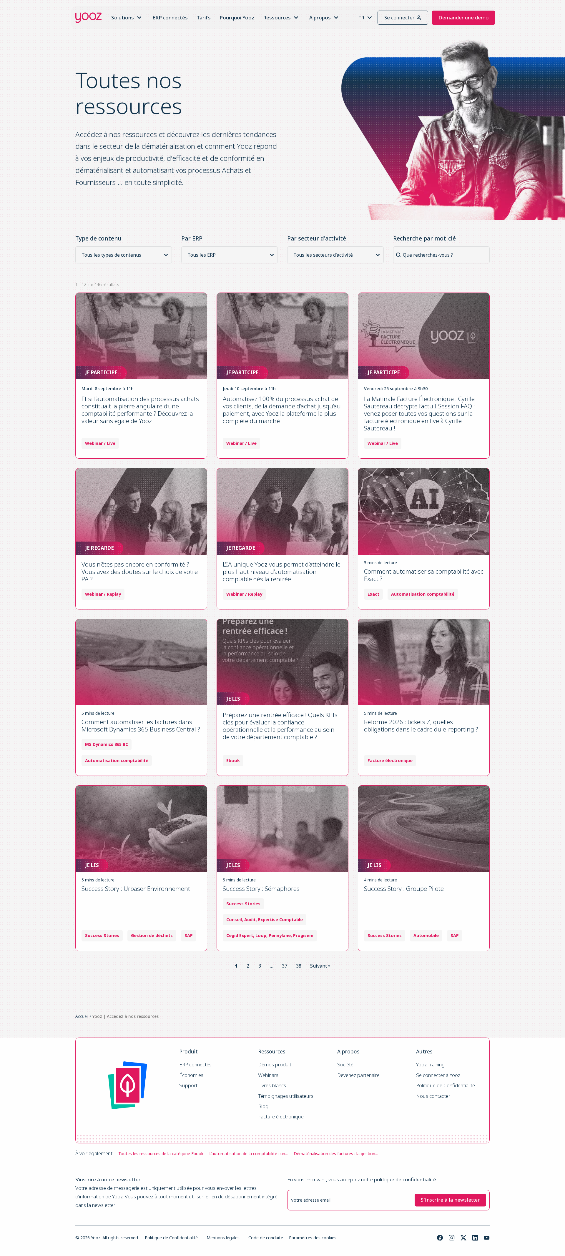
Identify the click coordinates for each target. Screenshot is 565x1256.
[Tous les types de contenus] (125, 255)
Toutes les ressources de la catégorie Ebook (160, 1153)
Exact (373, 594)
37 (284, 966)
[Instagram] (452, 1238)
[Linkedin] (475, 1238)
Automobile (426, 935)
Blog (263, 1106)
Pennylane (280, 935)
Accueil (82, 1016)
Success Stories (102, 935)
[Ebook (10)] (125, 262)
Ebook (233, 761)
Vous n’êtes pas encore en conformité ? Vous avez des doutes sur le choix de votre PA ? (140, 571)
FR (361, 17)
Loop (260, 935)
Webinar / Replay (103, 594)
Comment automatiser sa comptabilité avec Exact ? (423, 575)
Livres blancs (272, 1086)
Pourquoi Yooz (237, 17)
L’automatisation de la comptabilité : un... (248, 1153)
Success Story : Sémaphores (261, 888)
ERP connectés (170, 17)
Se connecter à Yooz (438, 1075)
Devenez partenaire (358, 1075)
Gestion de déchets (152, 935)
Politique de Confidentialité (445, 1086)
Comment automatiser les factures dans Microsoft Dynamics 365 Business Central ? (141, 725)
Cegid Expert (239, 935)
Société (345, 1065)
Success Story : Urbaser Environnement (136, 888)
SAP (189, 935)
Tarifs (204, 17)
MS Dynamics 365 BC (106, 744)
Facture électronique (281, 1117)
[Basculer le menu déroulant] (139, 17)
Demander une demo (463, 17)
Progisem (303, 935)
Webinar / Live (100, 443)
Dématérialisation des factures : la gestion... (336, 1153)
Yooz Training (430, 1065)
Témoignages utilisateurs (285, 1096)
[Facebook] (440, 1238)
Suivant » (320, 966)
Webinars (268, 1075)
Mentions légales (223, 1237)
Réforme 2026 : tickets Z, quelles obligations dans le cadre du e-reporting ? (421, 725)
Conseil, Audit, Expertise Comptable (264, 920)
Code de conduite (265, 1237)
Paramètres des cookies (312, 1237)
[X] (463, 1238)
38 (298, 966)
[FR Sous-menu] (369, 17)
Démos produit (274, 1065)
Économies (191, 1075)
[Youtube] (487, 1238)
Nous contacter (433, 1096)
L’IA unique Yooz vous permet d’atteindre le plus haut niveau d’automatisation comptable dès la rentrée (281, 571)
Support (188, 1086)
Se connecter (399, 17)
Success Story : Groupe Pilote (404, 888)
